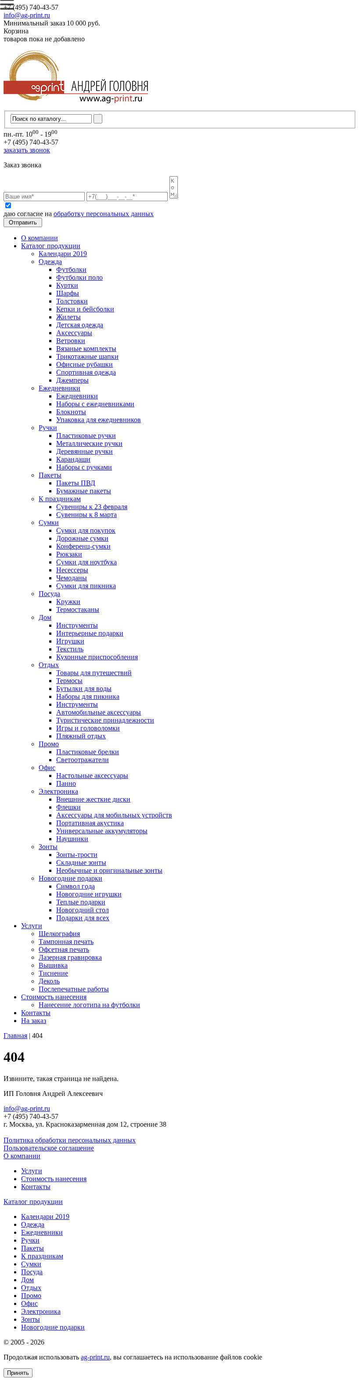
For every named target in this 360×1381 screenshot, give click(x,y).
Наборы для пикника (87, 696)
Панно (66, 783)
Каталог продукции (50, 245)
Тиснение (53, 973)
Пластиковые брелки (87, 752)
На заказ (33, 1020)
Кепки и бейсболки (85, 309)
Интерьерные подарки (89, 633)
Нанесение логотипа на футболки (89, 1005)
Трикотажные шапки (87, 356)
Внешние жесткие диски (93, 799)
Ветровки (70, 340)
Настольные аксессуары (92, 775)
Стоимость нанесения (53, 997)
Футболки (71, 269)
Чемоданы (71, 578)
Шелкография (59, 933)
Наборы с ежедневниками (95, 404)
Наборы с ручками (84, 467)
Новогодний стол (82, 910)
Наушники (72, 838)
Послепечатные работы (74, 989)
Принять (18, 1373)
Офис (47, 767)
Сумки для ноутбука (86, 562)
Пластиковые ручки (86, 435)
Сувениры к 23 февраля (91, 506)
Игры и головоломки (88, 728)
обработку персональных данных (104, 213)
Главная (15, 1035)
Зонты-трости (76, 854)
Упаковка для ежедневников (98, 419)
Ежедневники (59, 388)
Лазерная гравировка (70, 957)
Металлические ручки (89, 443)
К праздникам (60, 499)
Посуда (49, 593)
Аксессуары (74, 332)
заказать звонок (27, 150)
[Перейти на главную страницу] (76, 106)
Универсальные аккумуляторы (102, 831)
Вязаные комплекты (86, 348)
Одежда (50, 261)
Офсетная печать (64, 949)
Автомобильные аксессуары (98, 712)
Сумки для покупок (85, 530)
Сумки (49, 522)
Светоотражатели (82, 759)
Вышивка (53, 965)
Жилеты (68, 317)
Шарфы (67, 293)
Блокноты (71, 412)
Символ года (75, 886)
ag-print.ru (95, 1357)
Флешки (68, 807)
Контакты (35, 1012)
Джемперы (72, 380)
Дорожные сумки (82, 538)
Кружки (68, 601)
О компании (39, 238)
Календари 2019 (63, 253)
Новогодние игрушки (89, 894)
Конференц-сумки (83, 546)
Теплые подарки (80, 902)
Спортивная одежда (86, 372)
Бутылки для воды (84, 688)
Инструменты (77, 625)
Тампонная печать (66, 941)
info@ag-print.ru (27, 15)
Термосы (69, 680)
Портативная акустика (90, 823)
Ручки (48, 427)
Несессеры (72, 570)
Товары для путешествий (94, 672)
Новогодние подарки (70, 878)
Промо (49, 744)
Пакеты (50, 475)
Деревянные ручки (84, 451)
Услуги (31, 925)
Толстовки (72, 301)
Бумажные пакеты (83, 491)
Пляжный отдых (81, 736)
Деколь (49, 981)
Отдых (49, 665)
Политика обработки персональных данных (70, 1140)
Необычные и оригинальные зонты (109, 870)
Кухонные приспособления (97, 657)
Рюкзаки (69, 554)
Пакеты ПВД (75, 483)
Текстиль (69, 649)
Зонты (48, 846)
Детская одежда (79, 325)
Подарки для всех (82, 918)
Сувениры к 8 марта (86, 514)
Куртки (67, 285)
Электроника (58, 791)
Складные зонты (81, 862)
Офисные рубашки (84, 364)
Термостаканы (77, 609)
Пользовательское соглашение (49, 1148)
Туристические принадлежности (105, 720)
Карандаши (73, 459)
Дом (45, 617)
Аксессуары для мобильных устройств (114, 815)
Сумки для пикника (86, 585)
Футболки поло (79, 277)
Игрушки (70, 641)
